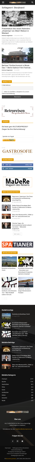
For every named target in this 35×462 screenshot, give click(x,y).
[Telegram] (22, 441)
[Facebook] (12, 441)
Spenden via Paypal (8, 136)
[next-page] (6, 298)
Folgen (30, 168)
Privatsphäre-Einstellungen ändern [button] (16, 451)
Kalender (4, 25)
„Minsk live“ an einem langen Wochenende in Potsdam (24, 290)
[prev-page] (3, 298)
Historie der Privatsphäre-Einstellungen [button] (17, 453)
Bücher (20, 266)
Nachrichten (5, 266)
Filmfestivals (5, 62)
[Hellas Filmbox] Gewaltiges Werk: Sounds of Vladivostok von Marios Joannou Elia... (21, 207)
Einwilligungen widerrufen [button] (17, 455)
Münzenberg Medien (11, 458)
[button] (3, 2)
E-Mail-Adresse (6, 85)
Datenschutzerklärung (16, 450)
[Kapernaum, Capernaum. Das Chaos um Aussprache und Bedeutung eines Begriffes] (6, 199)
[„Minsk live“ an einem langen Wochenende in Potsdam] (25, 282)
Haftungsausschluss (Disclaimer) (20, 448)
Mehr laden (17, 234)
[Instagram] (17, 441)
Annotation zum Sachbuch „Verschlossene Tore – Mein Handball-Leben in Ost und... (20, 333)
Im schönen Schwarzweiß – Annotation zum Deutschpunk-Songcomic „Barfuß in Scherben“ (21, 324)
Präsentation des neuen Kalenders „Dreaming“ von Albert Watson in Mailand (16, 31)
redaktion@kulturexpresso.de (23, 429)
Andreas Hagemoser (7, 35)
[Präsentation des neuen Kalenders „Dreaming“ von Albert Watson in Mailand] (17, 18)
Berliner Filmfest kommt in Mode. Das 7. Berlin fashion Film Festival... (17, 66)
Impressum (8, 448)
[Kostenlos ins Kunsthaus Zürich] (9, 261)
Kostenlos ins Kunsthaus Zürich (21, 314)
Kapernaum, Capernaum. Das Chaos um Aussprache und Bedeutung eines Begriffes (22, 198)
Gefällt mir (28, 164)
